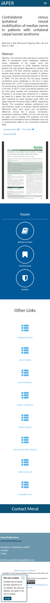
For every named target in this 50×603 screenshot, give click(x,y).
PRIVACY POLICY (20, 571)
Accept (7, 598)
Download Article (10, 129)
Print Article (27, 129)
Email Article (8, 134)
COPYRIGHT (31, 571)
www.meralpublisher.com (11, 541)
